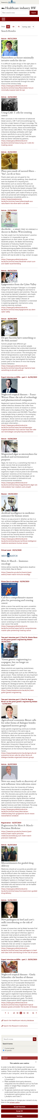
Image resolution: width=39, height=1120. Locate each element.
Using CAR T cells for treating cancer (16, 114)
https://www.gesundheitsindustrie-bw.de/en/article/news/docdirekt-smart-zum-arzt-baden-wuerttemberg (18, 261)
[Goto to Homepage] (19, 8)
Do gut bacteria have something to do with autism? (18, 339)
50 (14, 27)
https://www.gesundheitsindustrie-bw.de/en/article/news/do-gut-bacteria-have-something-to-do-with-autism (18, 368)
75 (19, 27)
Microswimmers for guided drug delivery (17, 864)
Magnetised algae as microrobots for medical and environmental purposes (19, 457)
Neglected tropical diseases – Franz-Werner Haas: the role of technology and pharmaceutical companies (19, 397)
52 (24, 1013)
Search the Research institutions (15, 1026)
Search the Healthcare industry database (18, 1020)
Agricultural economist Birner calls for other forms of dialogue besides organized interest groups (18, 723)
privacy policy (15, 1102)
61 (33, 1013)
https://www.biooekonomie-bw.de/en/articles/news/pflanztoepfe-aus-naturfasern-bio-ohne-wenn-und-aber (17, 201)
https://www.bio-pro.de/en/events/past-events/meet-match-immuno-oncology (16, 573)
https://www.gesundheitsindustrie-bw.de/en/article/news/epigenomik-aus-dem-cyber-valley (18, 309)
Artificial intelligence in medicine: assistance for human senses (18, 514)
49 (14, 1013)
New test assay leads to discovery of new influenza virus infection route (18, 782)
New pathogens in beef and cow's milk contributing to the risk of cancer (17, 923)
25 (8, 27)
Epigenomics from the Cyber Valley (18, 284)
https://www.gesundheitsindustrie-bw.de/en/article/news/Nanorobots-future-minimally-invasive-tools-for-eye (17, 88)
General (4, 1058)
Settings (19, 1116)
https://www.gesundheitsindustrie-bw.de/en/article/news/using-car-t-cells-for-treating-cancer (17, 143)
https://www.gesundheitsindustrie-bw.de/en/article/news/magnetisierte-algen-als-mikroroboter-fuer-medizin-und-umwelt (19, 485)
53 (27, 1013)
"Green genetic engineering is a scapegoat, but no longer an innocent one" (16, 662)
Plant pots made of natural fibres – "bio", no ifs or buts (18, 172)
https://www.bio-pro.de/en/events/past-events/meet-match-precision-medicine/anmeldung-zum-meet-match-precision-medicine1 (16, 834)
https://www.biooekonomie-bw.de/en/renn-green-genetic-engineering (17, 691)
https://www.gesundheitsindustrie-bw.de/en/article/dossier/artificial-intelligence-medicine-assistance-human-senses (19, 541)
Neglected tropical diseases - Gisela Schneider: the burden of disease (18, 976)
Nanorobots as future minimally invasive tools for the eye (17, 59)
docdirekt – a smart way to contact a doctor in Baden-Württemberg (19, 230)
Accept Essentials (19, 1107)
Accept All (19, 1111)
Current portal (9, 1048)
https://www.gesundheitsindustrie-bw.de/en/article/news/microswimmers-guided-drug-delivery (19, 891)
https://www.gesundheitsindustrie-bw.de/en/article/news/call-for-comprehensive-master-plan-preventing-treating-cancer (19, 628)
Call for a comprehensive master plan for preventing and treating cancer (17, 600)
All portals (8, 1050)
